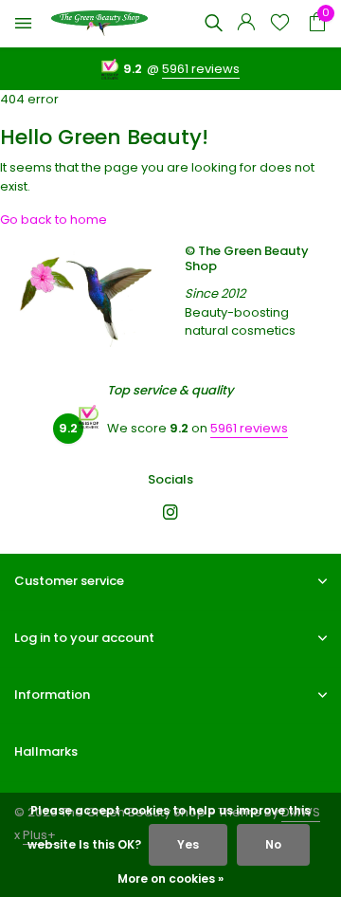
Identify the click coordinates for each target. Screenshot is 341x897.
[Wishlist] (280, 24)
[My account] (246, 24)
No (273, 844)
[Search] (213, 22)
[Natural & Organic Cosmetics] (99, 23)
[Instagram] (170, 514)
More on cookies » (170, 878)
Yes (188, 844)
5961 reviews (201, 69)
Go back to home (53, 220)
